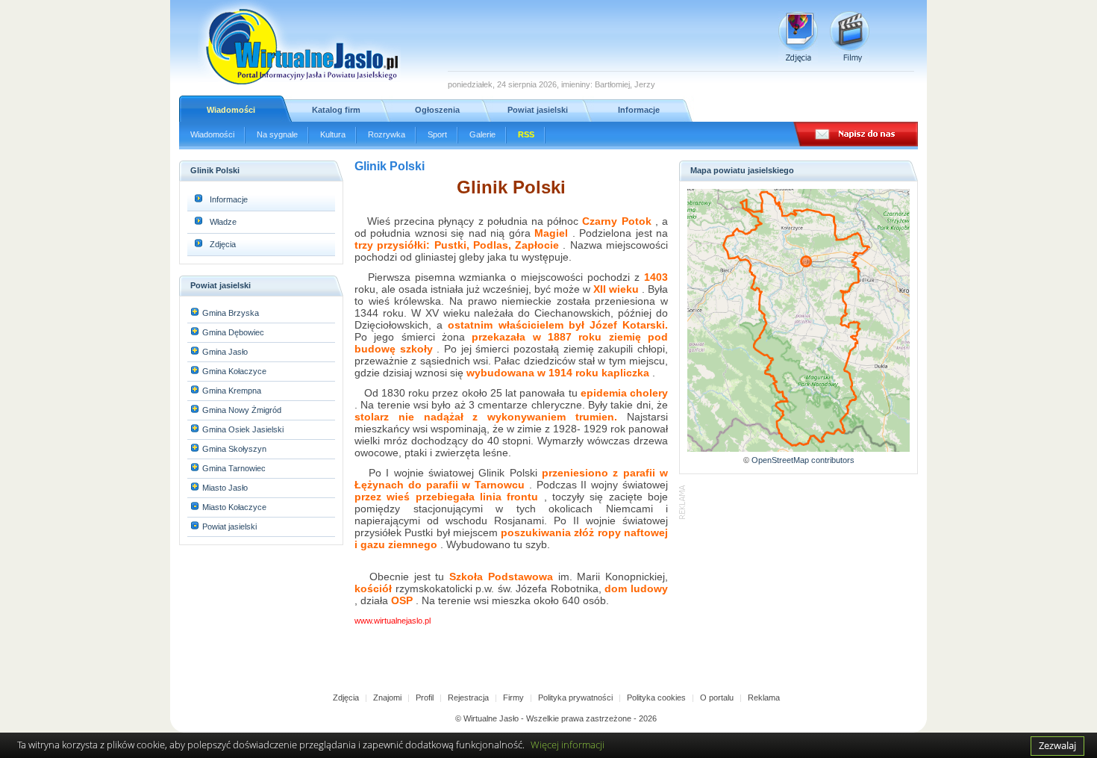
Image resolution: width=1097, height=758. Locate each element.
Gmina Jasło (225, 351)
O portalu (717, 697)
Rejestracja (468, 697)
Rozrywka (386, 134)
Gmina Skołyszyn (234, 448)
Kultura (333, 134)
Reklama (764, 697)
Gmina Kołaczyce (234, 371)
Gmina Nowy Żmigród (241, 410)
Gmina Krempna (231, 390)
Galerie (482, 134)
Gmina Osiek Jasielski (243, 429)
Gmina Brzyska (230, 312)
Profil (425, 697)
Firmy (513, 697)
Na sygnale (277, 134)
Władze (223, 221)
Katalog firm (336, 109)
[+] (195, 312)
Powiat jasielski (537, 109)
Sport (437, 134)
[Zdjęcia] (798, 37)
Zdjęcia (223, 244)
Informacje (639, 109)
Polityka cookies (656, 697)
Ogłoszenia (437, 109)
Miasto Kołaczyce (234, 507)
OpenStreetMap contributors (802, 460)
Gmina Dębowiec (233, 332)
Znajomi (387, 697)
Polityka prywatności (575, 697)
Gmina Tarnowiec (234, 468)
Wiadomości (231, 109)
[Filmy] (849, 37)
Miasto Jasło (225, 487)
